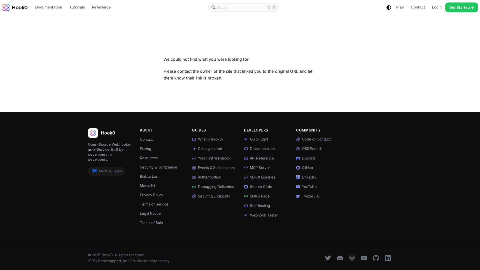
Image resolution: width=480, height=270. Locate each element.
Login (437, 7)
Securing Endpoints (214, 196)
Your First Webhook (214, 158)
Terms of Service (154, 204)
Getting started (210, 148)
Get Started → (461, 7)
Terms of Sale (151, 222)
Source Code (261, 186)
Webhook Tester (264, 215)
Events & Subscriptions (217, 168)
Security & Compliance (158, 167)
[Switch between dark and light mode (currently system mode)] (389, 8)
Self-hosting (260, 206)
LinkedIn (309, 177)
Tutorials (77, 7)
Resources (149, 158)
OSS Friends (312, 148)
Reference (101, 7)
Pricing (145, 148)
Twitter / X (310, 196)
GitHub (307, 168)
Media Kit (147, 186)
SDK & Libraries (262, 177)
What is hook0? (211, 139)
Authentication (209, 177)
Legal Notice (150, 213)
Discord (308, 158)
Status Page (260, 196)
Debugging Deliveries (216, 186)
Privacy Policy (151, 195)
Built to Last (149, 176)
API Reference (262, 158)
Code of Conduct (316, 139)
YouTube (309, 186)
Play (400, 7)
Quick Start (259, 139)
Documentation (48, 7)
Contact (418, 7)
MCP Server (260, 168)
